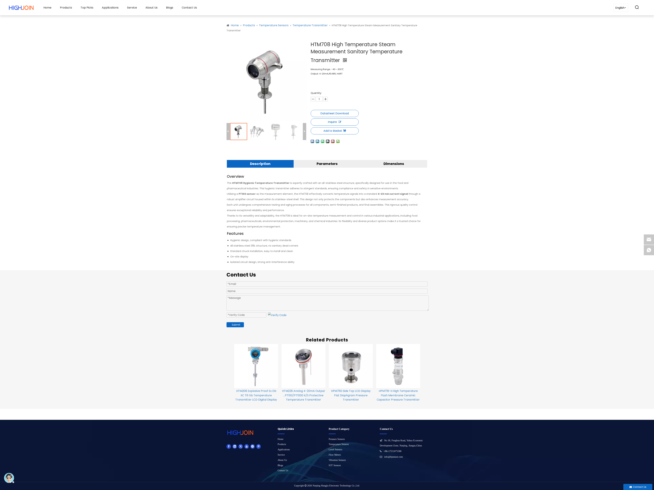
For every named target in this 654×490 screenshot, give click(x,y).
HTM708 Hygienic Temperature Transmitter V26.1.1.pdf (335, 113)
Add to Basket (332, 131)
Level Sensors (335, 449)
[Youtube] (246, 446)
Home (47, 8)
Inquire (332, 122)
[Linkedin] (234, 446)
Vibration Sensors (337, 460)
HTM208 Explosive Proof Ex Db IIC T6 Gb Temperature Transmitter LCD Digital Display (256, 395)
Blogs (169, 8)
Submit (236, 324)
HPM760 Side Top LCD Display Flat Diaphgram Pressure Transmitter (351, 395)
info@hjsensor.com (393, 457)
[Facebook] (229, 446)
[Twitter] (240, 446)
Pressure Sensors (337, 439)
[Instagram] (252, 446)
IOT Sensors (335, 465)
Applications (110, 8)
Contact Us (189, 8)
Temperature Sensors (339, 444)
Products (66, 8)
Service (132, 8)
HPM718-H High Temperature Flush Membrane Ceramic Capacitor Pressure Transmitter (398, 395)
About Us (151, 8)
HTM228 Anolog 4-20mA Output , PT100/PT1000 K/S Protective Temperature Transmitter (303, 395)
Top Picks (87, 8)
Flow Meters (335, 455)
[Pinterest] (258, 446)
